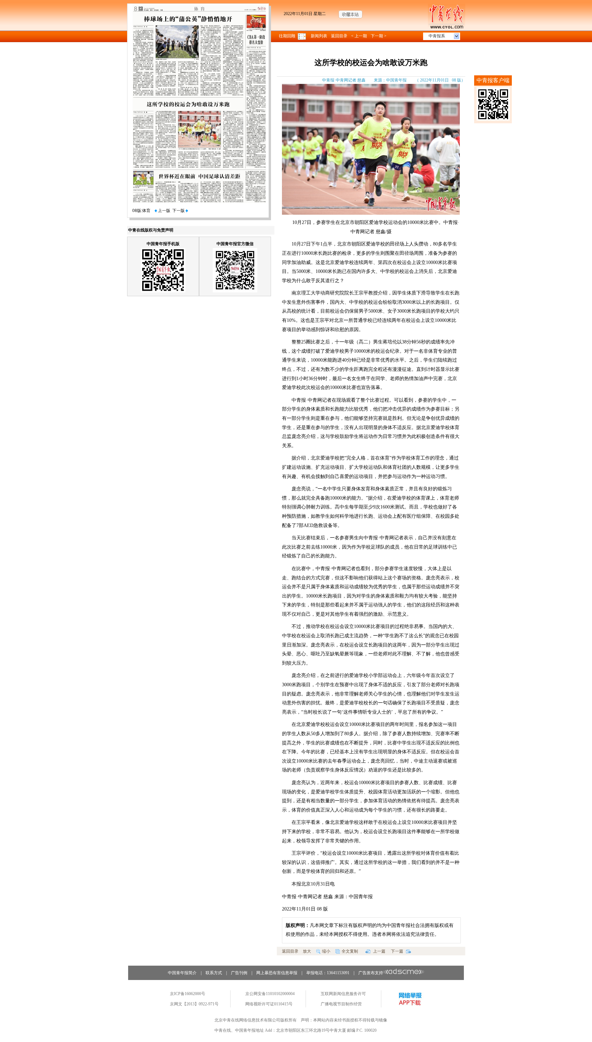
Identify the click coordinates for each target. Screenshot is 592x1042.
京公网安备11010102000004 (270, 993)
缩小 (326, 951)
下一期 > (378, 36)
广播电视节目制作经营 (341, 1004)
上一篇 (378, 951)
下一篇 (397, 951)
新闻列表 (319, 36)
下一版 (179, 210)
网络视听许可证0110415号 (269, 1004)
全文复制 (350, 951)
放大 (307, 951)
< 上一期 (359, 36)
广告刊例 (239, 972)
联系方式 (214, 972)
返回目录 (339, 36)
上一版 (163, 210)
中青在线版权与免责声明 (150, 230)
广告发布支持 (370, 972)
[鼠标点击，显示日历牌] (302, 36)
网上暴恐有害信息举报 (276, 972)
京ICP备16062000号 (187, 993)
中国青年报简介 (182, 972)
